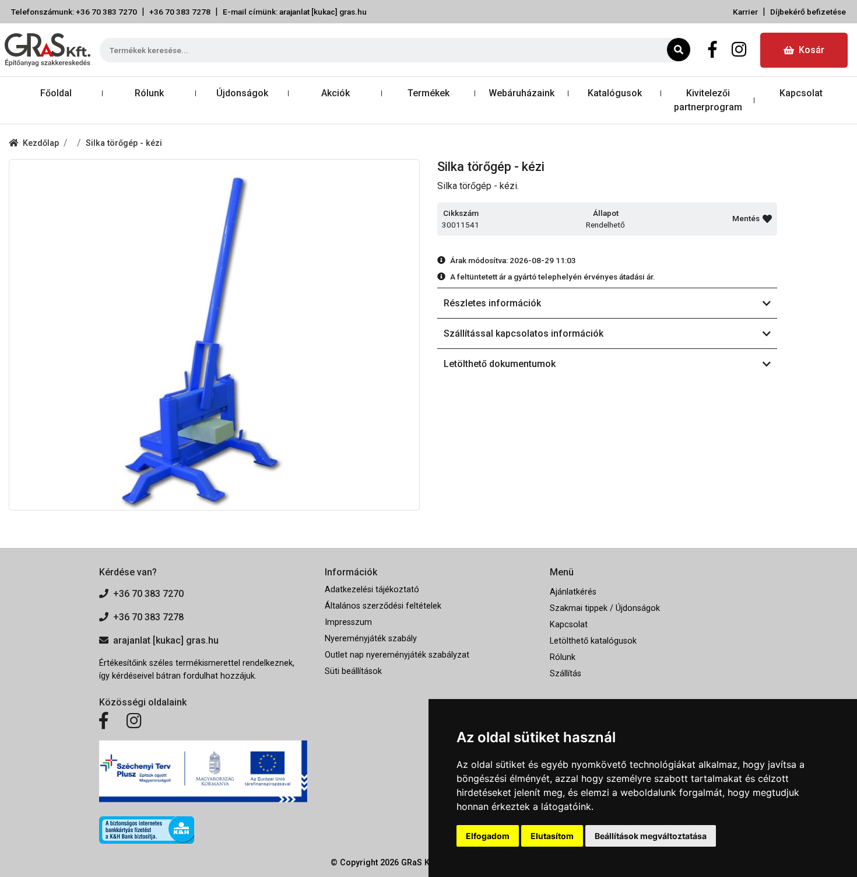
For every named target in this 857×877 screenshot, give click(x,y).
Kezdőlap (41, 143)
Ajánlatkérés (573, 592)
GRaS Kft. (419, 863)
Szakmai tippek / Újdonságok (605, 608)
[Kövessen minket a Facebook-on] (103, 721)
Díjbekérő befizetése (808, 11)
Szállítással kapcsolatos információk (523, 333)
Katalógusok (615, 93)
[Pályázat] (203, 771)
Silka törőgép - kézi (124, 143)
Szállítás (565, 674)
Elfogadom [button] (488, 836)
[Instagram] (739, 50)
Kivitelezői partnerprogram (708, 100)
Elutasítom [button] (552, 836)
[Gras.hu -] (47, 49)
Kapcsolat (801, 93)
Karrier (745, 11)
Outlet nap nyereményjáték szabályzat (397, 655)
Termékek (428, 93)
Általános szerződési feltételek (383, 606)
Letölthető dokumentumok (500, 363)
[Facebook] (713, 50)
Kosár (811, 49)
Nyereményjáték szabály (371, 639)
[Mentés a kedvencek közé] (767, 219)
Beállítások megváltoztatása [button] (651, 836)
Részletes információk (492, 303)
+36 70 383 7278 (179, 11)
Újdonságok (242, 93)
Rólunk (149, 93)
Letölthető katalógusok (593, 641)
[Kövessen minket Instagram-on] (134, 721)
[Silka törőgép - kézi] (214, 335)
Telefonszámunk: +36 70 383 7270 (74, 11)
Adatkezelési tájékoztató (372, 590)
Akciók (335, 93)
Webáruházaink (521, 93)
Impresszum (348, 622)
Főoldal (56, 93)
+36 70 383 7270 (148, 593)
